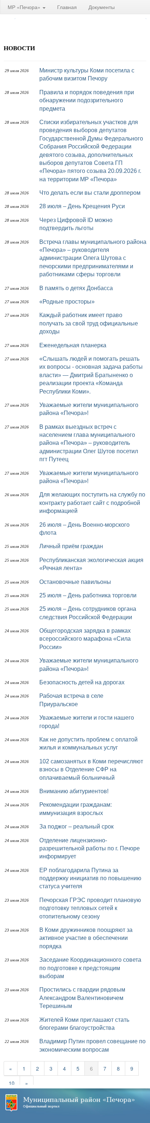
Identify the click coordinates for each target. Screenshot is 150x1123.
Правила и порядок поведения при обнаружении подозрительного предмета (86, 100)
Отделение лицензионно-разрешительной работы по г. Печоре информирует (89, 848)
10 (12, 1083)
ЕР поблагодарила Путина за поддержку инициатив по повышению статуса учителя (90, 878)
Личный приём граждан (71, 546)
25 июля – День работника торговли (88, 595)
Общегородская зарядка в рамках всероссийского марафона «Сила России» (85, 639)
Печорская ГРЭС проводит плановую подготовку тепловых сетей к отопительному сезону (90, 908)
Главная (67, 7)
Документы (101, 7)
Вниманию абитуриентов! (73, 791)
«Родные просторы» (67, 301)
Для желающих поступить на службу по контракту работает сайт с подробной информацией (92, 502)
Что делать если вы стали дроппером (90, 193)
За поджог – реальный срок (76, 826)
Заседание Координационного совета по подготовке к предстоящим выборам (90, 968)
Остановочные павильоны (75, 582)
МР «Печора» (25, 7)
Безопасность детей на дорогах (82, 682)
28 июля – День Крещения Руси (82, 206)
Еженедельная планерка (72, 345)
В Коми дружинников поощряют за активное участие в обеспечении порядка (86, 938)
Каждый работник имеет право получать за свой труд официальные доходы (88, 323)
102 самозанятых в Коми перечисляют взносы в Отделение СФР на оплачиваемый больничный (91, 769)
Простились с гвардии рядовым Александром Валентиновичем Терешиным (82, 997)
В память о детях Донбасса (76, 288)
